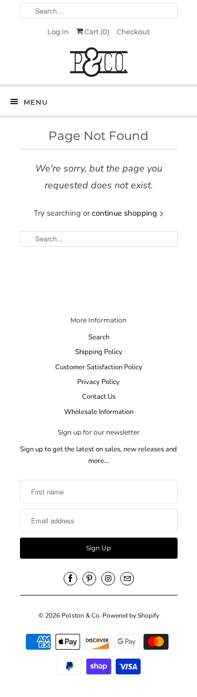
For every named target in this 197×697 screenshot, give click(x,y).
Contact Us (99, 396)
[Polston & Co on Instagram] (108, 578)
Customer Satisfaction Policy (98, 367)
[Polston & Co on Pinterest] (89, 578)
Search (98, 337)
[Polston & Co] (99, 62)
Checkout (133, 31)
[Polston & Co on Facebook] (70, 578)
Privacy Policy (98, 382)
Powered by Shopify (130, 615)
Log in (58, 31)
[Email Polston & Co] (127, 578)
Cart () (96, 31)
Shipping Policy (98, 352)
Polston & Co (80, 615)
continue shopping (125, 213)
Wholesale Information (98, 412)
